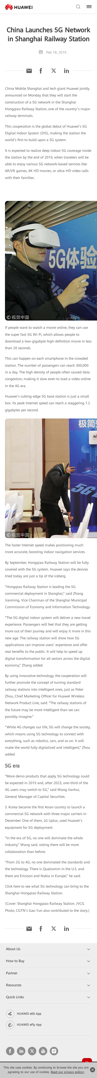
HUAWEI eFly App (29, 1024)
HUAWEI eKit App (29, 1013)
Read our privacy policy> (67, 1072)
